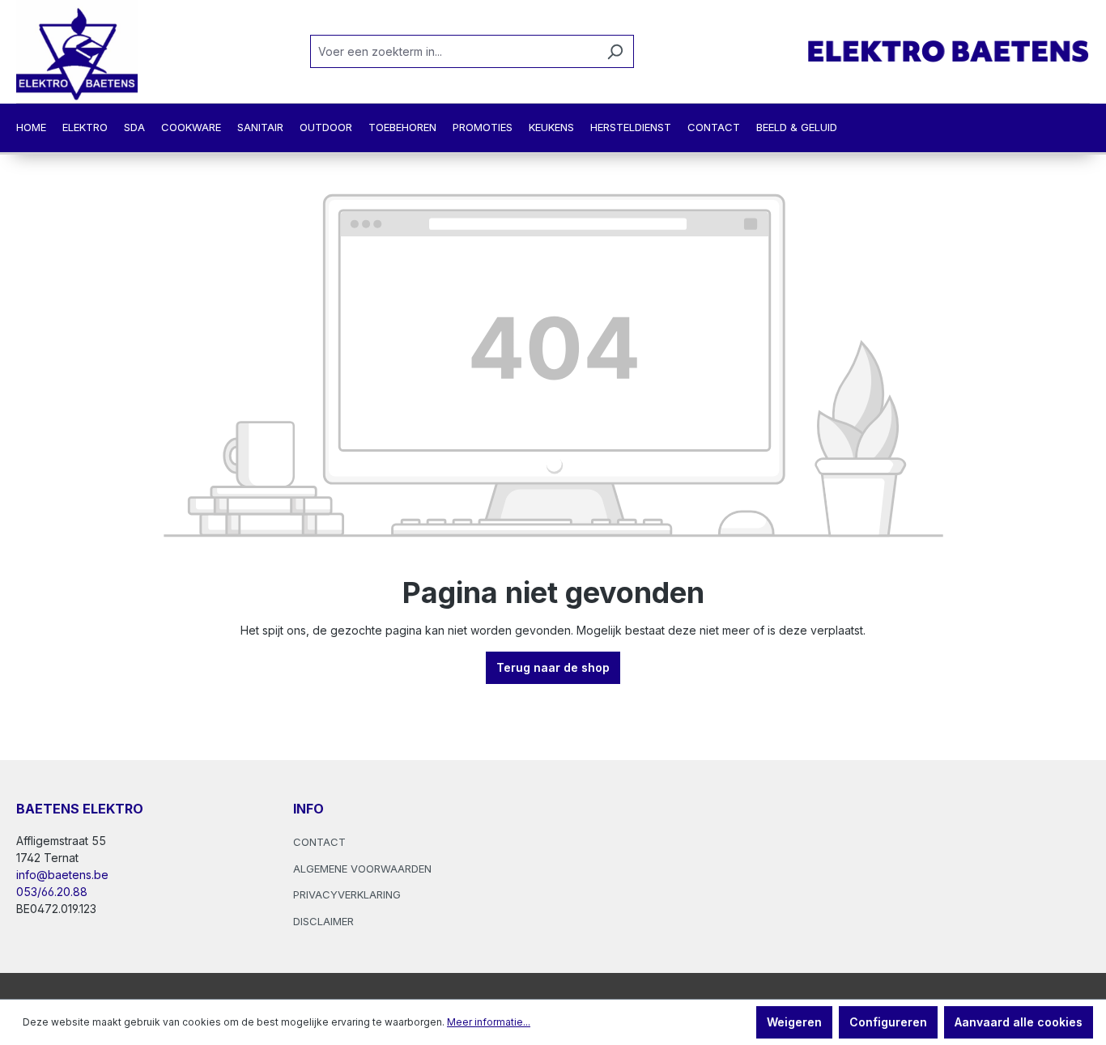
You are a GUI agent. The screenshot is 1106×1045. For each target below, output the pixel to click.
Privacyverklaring (347, 894)
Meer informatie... (488, 1022)
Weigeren (794, 1022)
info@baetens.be (62, 874)
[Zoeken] (615, 51)
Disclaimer (323, 921)
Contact (319, 841)
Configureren (888, 1022)
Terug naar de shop (553, 667)
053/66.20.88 (51, 891)
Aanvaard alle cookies (1019, 1022)
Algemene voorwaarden (362, 868)
